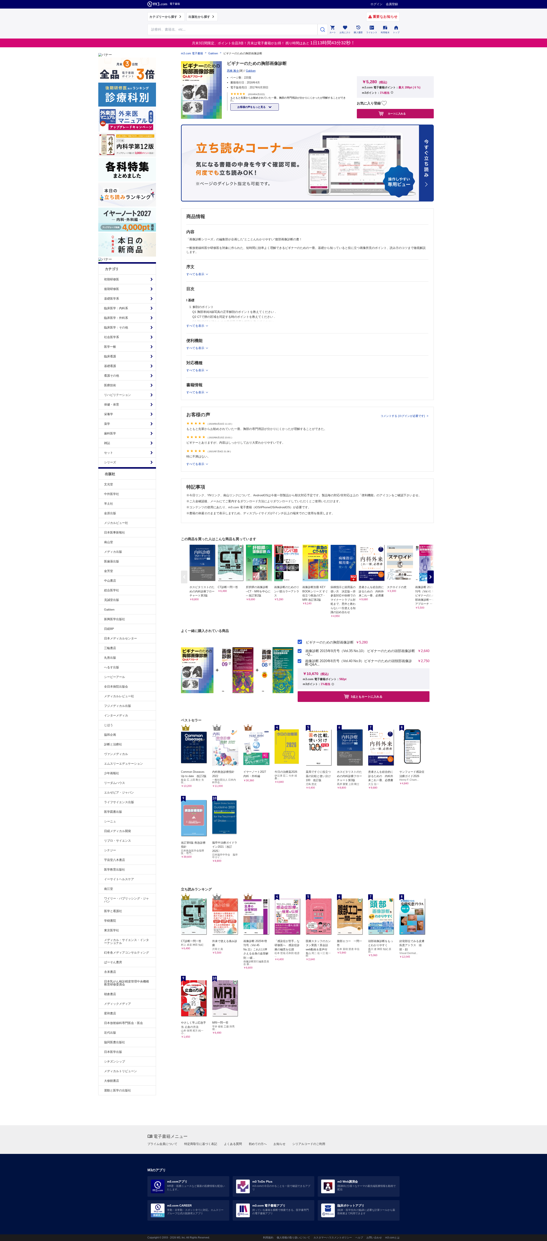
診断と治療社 (113, 744)
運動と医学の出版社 (117, 1090)
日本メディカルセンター (120, 638)
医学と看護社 (113, 911)
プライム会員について (162, 1143)
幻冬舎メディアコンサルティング (126, 952)
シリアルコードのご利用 (308, 1143)
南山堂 (108, 542)
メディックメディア (117, 1003)
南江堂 (108, 888)
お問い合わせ (374, 1237)
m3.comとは (392, 1237)
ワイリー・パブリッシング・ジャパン (126, 900)
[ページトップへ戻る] (535, 1234)
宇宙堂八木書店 (114, 860)
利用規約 (268, 1237)
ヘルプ (359, 1237)
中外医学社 (111, 494)
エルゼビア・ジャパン (119, 792)
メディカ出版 (113, 551)
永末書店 (110, 971)
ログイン (376, 4)
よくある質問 (233, 1143)
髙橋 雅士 (233, 70)
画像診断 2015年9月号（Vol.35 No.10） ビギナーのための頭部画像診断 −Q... (360, 652)
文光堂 (108, 484)
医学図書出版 (113, 811)
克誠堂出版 (111, 600)
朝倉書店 (110, 994)
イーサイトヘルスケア (119, 879)
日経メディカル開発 (117, 831)
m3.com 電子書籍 (192, 53)
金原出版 (110, 513)
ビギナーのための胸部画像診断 (330, 642)
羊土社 (108, 503)
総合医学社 (111, 590)
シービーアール (114, 677)
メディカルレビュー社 (119, 696)
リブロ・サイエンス (117, 840)
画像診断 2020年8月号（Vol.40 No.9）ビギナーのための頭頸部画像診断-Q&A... (358, 662)
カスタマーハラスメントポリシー (332, 1237)
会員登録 (392, 4)
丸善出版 (110, 657)
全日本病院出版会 (116, 686)
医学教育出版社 (114, 869)
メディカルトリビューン (120, 1071)
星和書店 (110, 1013)
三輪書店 (110, 648)
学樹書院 (110, 920)
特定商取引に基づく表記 (200, 1143)
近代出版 (110, 1032)
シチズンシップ (114, 1061)
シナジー (110, 850)
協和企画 (110, 734)
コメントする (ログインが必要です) (403, 416)
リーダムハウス (114, 783)
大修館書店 (111, 1080)
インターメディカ (116, 715)
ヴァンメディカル (116, 754)
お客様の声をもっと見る (251, 107)
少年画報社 (111, 773)
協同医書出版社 (114, 1042)
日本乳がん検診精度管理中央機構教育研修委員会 (126, 983)
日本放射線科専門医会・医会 (123, 1023)
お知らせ (279, 1143)
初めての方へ (258, 1143)
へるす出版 (111, 667)
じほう (108, 725)
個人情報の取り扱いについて (293, 1237)
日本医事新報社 (114, 532)
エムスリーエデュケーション (123, 763)
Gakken (109, 609)
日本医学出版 (113, 1052)
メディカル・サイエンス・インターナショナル (126, 941)
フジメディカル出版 (117, 705)
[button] (430, 577)
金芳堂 (108, 571)
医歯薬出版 (111, 561)
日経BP (109, 628)
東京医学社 (111, 930)
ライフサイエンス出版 (119, 802)
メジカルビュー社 (116, 523)
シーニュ (110, 821)
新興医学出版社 (114, 619)
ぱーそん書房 (113, 962)
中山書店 (110, 580)
